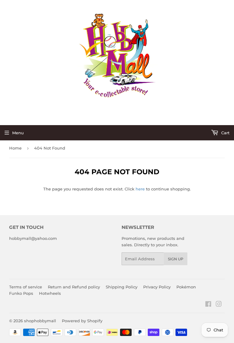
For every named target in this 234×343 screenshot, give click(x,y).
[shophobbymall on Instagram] (219, 304)
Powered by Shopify (82, 320)
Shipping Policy (121, 286)
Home (15, 148)
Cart (224, 132)
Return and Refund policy (74, 286)
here (140, 188)
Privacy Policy (157, 286)
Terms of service (25, 286)
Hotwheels (50, 293)
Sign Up (175, 259)
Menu (18, 132)
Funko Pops (21, 293)
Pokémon (186, 286)
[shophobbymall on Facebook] (208, 304)
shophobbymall (40, 320)
